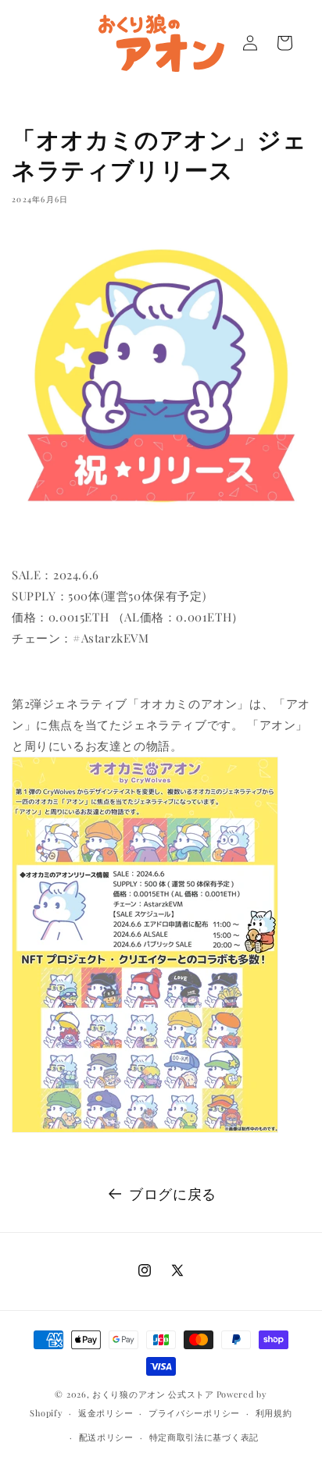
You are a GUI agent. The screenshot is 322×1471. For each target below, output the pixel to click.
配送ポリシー (106, 1437)
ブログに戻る (172, 1193)
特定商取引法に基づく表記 (204, 1437)
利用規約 (274, 1413)
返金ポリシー (105, 1413)
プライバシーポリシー (194, 1413)
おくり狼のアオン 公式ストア (153, 1394)
